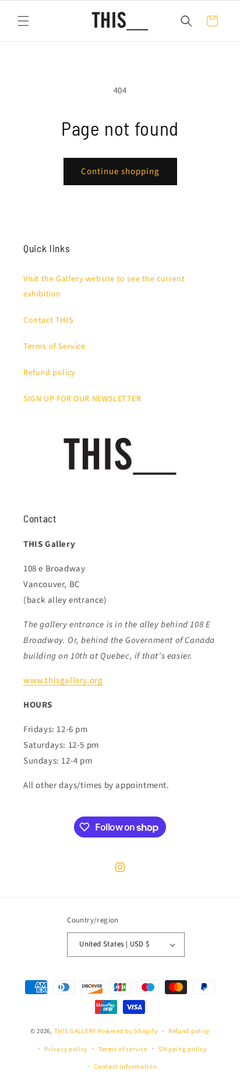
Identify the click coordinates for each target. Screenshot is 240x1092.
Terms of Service (54, 346)
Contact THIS (48, 320)
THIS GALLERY (75, 1031)
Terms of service (122, 1049)
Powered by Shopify (128, 1031)
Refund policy (49, 373)
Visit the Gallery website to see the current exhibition (104, 286)
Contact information (125, 1066)
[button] (23, 21)
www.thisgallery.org (63, 680)
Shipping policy (182, 1049)
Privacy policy (65, 1049)
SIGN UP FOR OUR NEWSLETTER (82, 399)
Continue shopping (120, 171)
